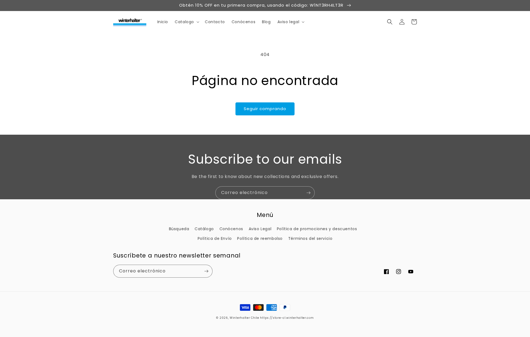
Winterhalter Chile (244, 318)
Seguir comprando (265, 109)
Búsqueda (179, 229)
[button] (186, 22)
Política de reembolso (260, 238)
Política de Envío (215, 238)
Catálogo (204, 229)
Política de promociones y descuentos (317, 229)
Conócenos (231, 229)
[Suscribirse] (308, 192)
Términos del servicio (310, 238)
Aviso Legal (260, 229)
